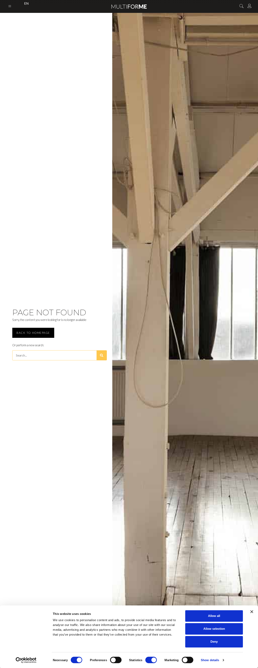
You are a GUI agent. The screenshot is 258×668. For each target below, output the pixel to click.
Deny (214, 641)
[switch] (116, 660)
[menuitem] (23, 3)
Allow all (214, 615)
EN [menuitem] (26, 3)
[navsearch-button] (241, 6)
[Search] (102, 355)
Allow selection (214, 628)
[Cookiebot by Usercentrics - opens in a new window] (26, 660)
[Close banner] (251, 611)
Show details (210, 660)
